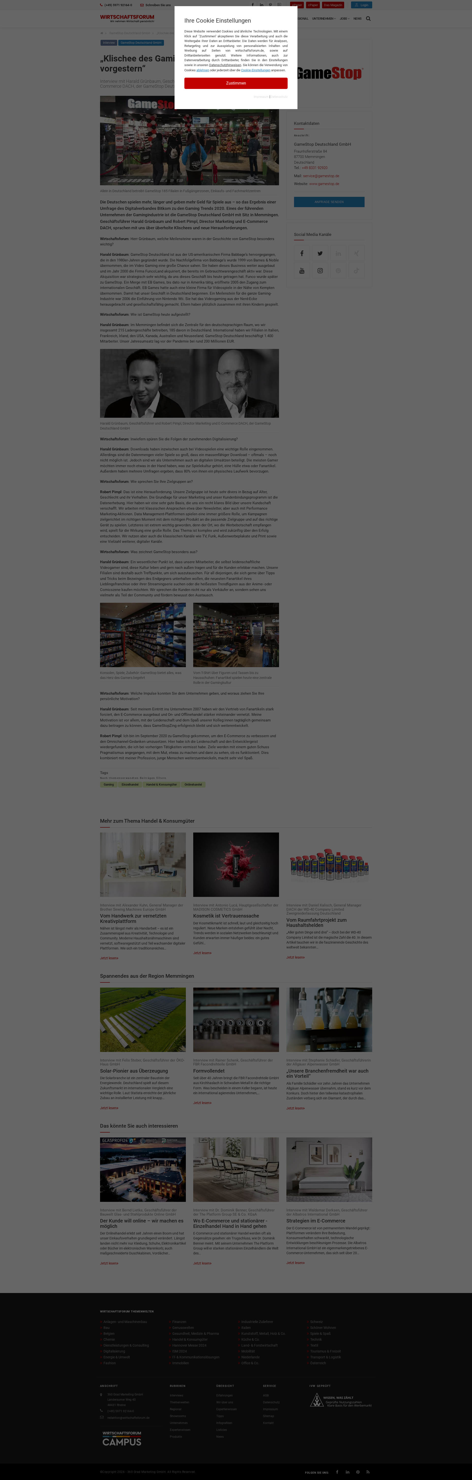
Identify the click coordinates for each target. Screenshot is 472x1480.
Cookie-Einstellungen (255, 70)
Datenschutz (279, 97)
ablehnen (202, 70)
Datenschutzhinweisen (225, 65)
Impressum (261, 97)
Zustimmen (236, 83)
